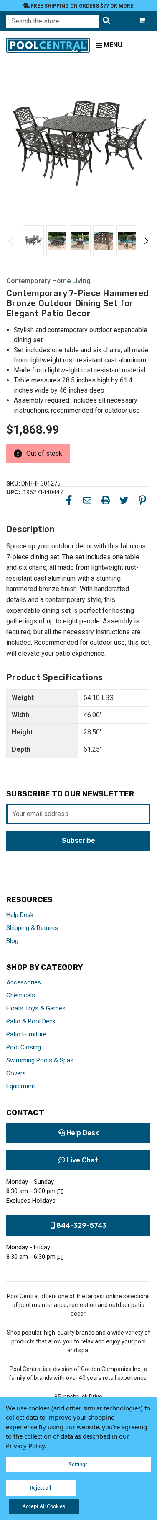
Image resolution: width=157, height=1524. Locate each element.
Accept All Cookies (44, 1506)
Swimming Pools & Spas (39, 1060)
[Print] (105, 500)
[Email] (87, 500)
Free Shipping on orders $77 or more (81, 6)
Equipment (20, 1086)
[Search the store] (106, 21)
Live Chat (81, 1160)
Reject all (40, 1487)
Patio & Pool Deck (31, 1021)
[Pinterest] (142, 500)
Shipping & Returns (32, 928)
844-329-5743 (80, 1226)
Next (145, 241)
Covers (16, 1073)
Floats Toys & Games (36, 1008)
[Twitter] (124, 500)
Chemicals (20, 995)
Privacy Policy (25, 1445)
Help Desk (19, 915)
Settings (78, 1464)
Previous (11, 241)
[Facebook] (69, 500)
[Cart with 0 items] (142, 21)
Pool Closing (23, 1047)
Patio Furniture (26, 1034)
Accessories (23, 982)
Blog (12, 941)
